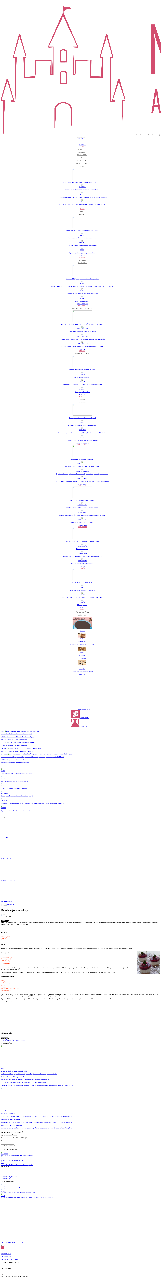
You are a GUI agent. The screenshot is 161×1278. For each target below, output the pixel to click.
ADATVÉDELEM (6, 1256)
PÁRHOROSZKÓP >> (7, 1178)
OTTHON (82, 394)
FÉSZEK (82, 399)
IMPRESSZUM (5, 1251)
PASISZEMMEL (82, 484)
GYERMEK (82, 402)
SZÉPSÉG (82, 214)
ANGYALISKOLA (82, 160)
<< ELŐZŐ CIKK (6, 1040)
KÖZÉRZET (82, 260)
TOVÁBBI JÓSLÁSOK (7, 904)
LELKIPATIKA (82, 149)
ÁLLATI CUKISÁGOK (82, 443)
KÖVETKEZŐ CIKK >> (18, 1040)
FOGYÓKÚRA (82, 263)
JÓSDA (82, 608)
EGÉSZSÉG (82, 255)
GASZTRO (82, 349)
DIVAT (82, 212)
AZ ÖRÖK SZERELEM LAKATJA (82, 308)
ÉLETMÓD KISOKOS (82, 674)
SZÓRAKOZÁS (82, 525)
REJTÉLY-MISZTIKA (82, 163)
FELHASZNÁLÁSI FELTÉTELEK (10, 1259)
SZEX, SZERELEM (82, 304)
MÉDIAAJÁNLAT (6, 1254)
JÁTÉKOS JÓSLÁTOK (82, 612)
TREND (82, 207)
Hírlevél (80, 138)
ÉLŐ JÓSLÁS (82, 615)
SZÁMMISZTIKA (82, 155)
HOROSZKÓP (82, 152)
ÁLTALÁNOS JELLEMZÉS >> (9, 1176)
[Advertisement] (80, 688)
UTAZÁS (82, 566)
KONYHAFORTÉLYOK (82, 353)
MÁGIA (82, 158)
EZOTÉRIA (82, 145)
